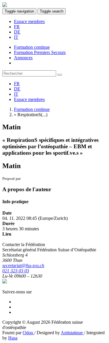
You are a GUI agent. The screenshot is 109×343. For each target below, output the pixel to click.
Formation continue (32, 109)
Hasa (12, 337)
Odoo (28, 332)
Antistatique (72, 332)
